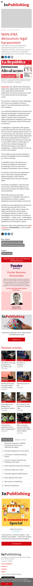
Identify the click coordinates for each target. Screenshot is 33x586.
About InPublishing (6, 563)
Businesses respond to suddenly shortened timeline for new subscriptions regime (15, 445)
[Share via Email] (12, 57)
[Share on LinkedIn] (5, 57)
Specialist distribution (11, 485)
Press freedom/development (13, 245)
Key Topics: (5, 239)
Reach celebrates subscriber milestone (17, 466)
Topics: (4, 250)
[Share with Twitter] (2, 57)
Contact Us (4, 566)
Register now (16, 339)
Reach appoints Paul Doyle (13, 478)
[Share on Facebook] (9, 57)
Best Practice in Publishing (13, 481)
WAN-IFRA (5, 87)
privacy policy (27, 581)
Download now (16, 543)
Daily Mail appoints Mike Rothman (16, 474)
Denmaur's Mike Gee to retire (13, 470)
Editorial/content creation (12, 242)
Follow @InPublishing (9, 577)
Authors (3, 571)
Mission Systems (16, 574)
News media (7, 253)
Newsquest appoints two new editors (16, 451)
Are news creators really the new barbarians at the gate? (15, 461)
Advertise (4, 569)
